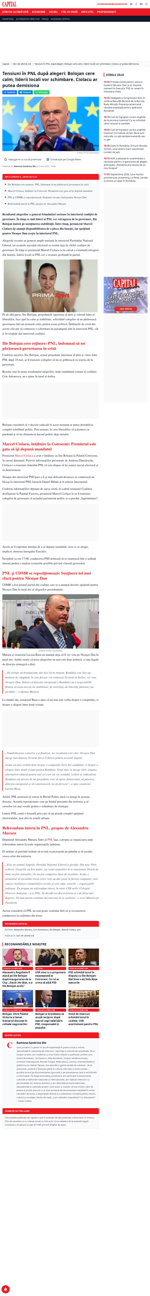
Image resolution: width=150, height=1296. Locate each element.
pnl (79, 929)
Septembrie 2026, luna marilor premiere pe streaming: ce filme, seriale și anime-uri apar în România (126, 177)
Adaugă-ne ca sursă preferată (24, 159)
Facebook (11, 92)
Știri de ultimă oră (15, 11)
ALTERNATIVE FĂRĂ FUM (28, 19)
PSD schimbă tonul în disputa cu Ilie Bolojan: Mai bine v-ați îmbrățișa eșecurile (82, 977)
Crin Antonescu (40, 929)
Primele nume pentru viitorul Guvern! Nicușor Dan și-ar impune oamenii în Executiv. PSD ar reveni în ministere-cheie (124, 86)
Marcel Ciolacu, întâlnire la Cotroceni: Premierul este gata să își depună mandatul (50, 191)
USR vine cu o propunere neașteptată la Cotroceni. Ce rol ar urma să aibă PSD (50, 977)
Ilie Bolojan (55, 929)
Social (53, 11)
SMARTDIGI (8, 19)
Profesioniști (106, 11)
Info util (87, 11)
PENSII (45, 19)
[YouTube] (141, 4)
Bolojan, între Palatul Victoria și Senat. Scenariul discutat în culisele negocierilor (15, 1019)
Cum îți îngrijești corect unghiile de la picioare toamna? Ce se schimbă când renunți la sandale (124, 120)
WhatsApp (43, 92)
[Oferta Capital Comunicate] (126, 295)
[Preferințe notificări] (5, 1289)
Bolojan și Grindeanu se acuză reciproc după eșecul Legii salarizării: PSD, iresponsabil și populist (49, 1020)
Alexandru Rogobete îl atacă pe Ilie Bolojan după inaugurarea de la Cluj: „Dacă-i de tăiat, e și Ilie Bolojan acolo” (17, 979)
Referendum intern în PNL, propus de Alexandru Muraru (37, 203)
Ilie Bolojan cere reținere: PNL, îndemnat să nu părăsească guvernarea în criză (48, 184)
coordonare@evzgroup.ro (112, 4)
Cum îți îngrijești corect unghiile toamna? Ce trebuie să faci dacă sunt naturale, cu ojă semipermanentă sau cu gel (124, 134)
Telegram (27, 92)
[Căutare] (146, 4)
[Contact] (131, 4)
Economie (38, 11)
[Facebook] (136, 4)
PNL (50, 839)
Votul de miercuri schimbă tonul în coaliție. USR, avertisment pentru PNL (83, 1019)
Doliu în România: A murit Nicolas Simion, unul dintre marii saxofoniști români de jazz (125, 149)
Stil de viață (69, 11)
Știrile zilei (115, 75)
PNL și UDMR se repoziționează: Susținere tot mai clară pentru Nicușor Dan (47, 197)
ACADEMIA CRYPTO (60, 19)
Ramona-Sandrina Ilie (25, 166)
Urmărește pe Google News (65, 159)
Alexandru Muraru (23, 929)
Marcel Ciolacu (24, 455)
